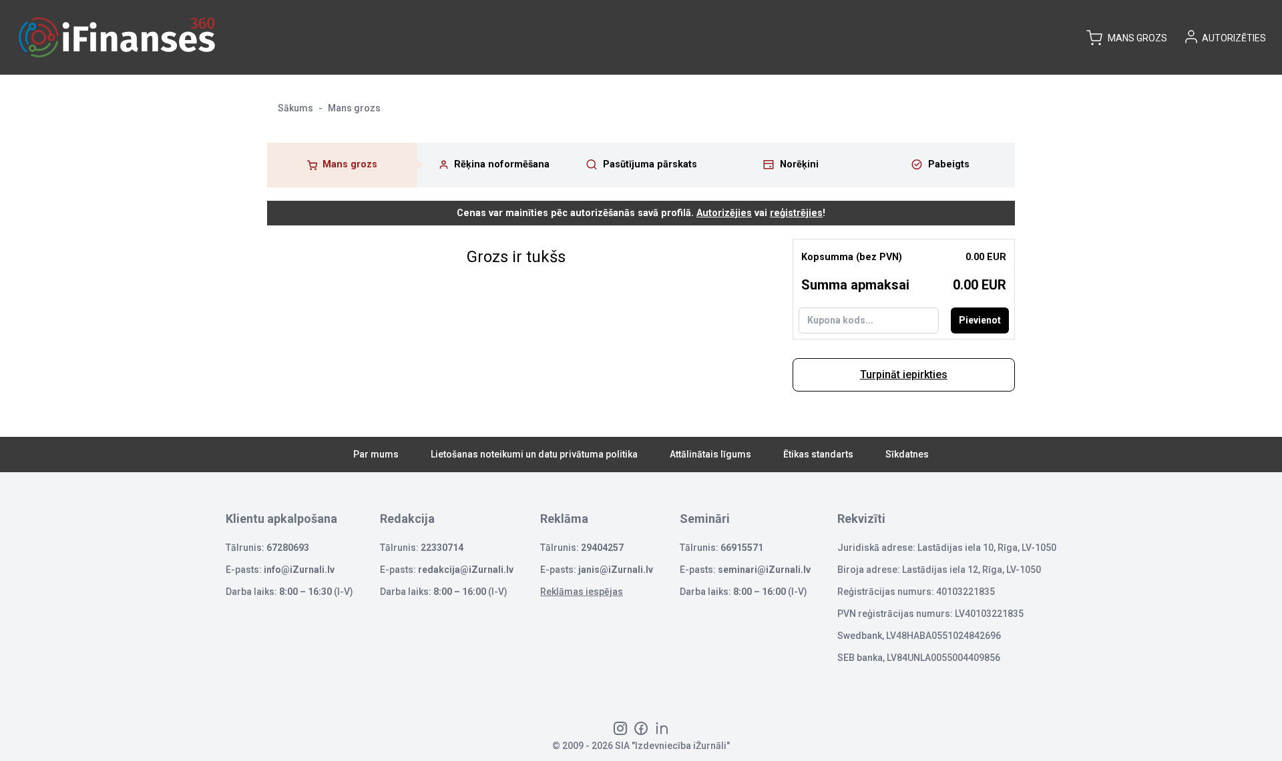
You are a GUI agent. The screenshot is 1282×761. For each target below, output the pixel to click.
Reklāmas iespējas (581, 591)
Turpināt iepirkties (903, 374)
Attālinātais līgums (710, 454)
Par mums (376, 454)
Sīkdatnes (907, 454)
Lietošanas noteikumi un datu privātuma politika (534, 454)
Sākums (295, 108)
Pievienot (980, 320)
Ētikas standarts (818, 454)
